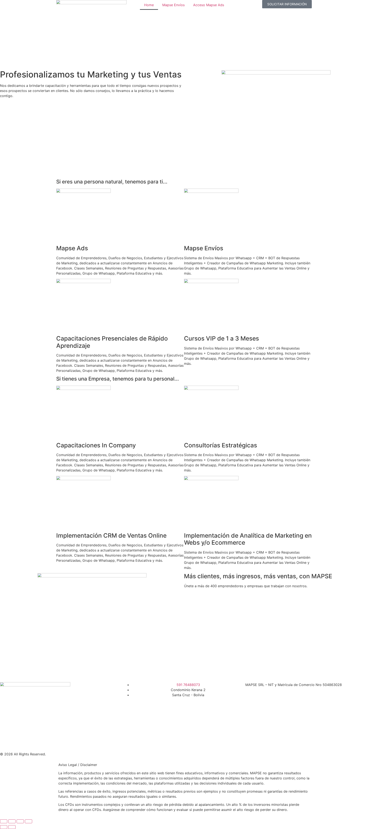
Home (149, 5)
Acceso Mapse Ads (208, 5)
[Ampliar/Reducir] (3, 821)
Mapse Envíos (173, 5)
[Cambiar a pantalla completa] (12, 821)
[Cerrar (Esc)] (28, 821)
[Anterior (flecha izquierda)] (3, 827)
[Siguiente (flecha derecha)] (12, 827)
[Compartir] (20, 821)
